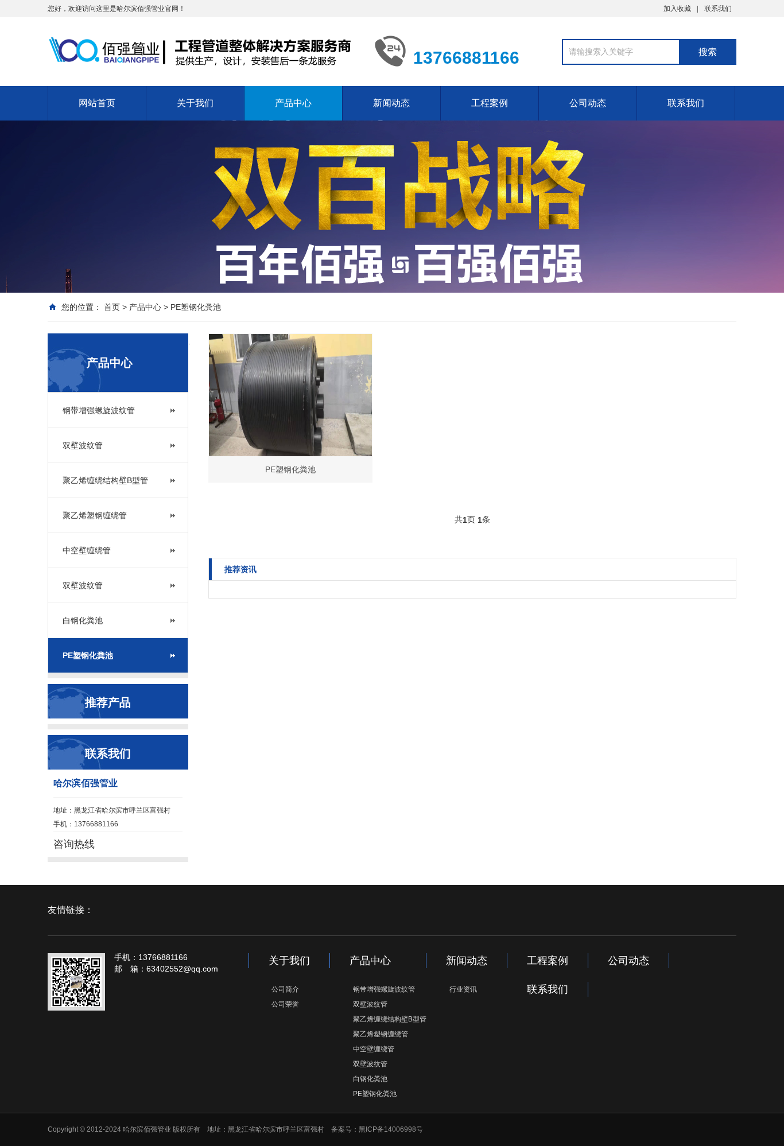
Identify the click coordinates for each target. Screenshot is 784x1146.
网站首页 (97, 103)
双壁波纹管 (83, 445)
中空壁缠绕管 (87, 550)
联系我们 (718, 9)
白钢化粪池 (83, 620)
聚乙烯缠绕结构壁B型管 (105, 480)
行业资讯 (463, 989)
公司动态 (587, 103)
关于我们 (195, 103)
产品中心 (293, 103)
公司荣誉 (285, 1004)
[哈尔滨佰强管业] (203, 50)
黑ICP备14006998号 (391, 1129)
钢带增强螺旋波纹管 (99, 410)
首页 (112, 307)
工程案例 (489, 103)
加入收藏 (677, 9)
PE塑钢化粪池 (195, 307)
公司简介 (285, 989)
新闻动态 (391, 103)
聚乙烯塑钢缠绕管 (95, 515)
